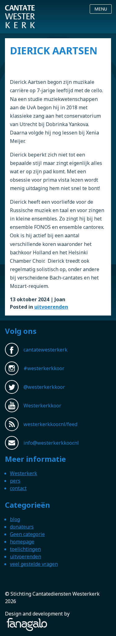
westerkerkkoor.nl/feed (50, 424)
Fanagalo (15, 621)
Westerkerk (23, 473)
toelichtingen (25, 549)
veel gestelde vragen (34, 564)
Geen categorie (27, 534)
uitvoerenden (51, 306)
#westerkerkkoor (44, 368)
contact (18, 488)
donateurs (22, 526)
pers (15, 480)
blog (15, 519)
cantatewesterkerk (45, 349)
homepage (22, 541)
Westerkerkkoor (20, 9)
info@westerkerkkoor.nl (51, 442)
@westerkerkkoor (44, 387)
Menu (100, 9)
